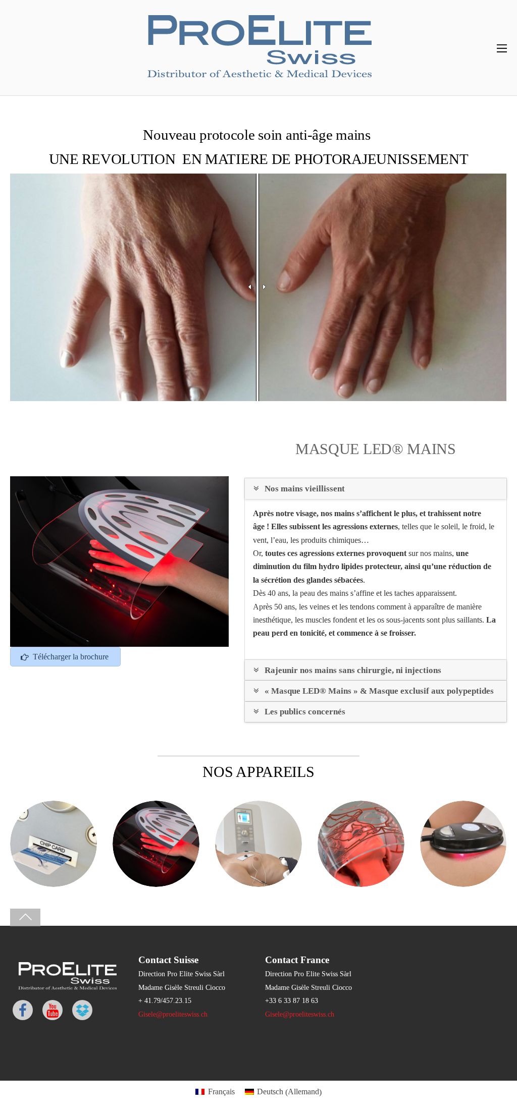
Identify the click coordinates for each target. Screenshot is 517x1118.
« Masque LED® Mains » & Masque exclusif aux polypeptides (379, 691)
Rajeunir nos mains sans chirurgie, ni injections (353, 670)
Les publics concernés (305, 711)
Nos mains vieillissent (304, 488)
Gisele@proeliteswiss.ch (173, 1014)
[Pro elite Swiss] (258, 81)
